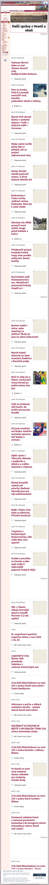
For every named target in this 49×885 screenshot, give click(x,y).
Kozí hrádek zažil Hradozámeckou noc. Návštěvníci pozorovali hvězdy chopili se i (21, 282)
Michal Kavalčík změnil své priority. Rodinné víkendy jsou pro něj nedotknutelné (21, 488)
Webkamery (4, 49)
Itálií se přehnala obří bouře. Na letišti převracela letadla (20, 408)
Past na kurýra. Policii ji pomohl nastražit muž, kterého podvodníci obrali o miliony (26, 95)
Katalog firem (4, 28)
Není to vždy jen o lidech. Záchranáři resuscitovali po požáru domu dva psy (21, 383)
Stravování (4, 34)
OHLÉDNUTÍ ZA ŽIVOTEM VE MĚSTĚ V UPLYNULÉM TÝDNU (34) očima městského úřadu (28, 728)
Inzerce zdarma (4, 30)
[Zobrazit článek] (40, 69)
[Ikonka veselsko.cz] (5, 53)
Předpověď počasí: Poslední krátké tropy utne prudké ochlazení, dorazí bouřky (21, 255)
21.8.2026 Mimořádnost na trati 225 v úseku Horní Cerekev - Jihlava (28, 798)
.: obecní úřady (4, 42)
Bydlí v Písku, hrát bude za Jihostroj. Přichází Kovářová (21, 512)
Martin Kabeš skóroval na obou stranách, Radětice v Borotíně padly (21, 357)
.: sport (3, 43)
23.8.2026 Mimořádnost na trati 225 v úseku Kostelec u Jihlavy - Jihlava (28, 750)
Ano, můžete (39, 874)
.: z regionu (4, 44)
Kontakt (3, 50)
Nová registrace (5, 19)
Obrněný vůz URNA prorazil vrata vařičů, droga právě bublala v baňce (21, 228)
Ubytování (3, 35)
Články (3, 40)
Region (3, 38)
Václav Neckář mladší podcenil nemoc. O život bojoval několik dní (21, 175)
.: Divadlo (4, 26)
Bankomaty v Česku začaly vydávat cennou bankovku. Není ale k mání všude (21, 201)
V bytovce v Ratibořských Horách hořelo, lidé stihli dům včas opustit (21, 537)
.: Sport (3, 27)
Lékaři (3, 32)
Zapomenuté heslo (5, 20)
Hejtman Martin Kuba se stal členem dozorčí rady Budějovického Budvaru (24, 68)
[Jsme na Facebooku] (5, 60)
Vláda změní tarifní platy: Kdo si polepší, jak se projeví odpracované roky (21, 150)
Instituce (3, 36)
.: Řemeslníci (4, 29)
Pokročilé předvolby (40, 878)
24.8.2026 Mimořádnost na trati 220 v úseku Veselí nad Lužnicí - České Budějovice (28, 685)
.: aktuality (4, 41)
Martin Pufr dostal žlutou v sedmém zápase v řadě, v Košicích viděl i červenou (21, 122)
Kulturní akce (4, 22)
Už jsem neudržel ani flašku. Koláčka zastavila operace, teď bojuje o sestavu (21, 434)
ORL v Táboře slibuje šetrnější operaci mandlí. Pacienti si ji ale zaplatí (20, 613)
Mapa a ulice (4, 46)
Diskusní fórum (4, 45)
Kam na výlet (4, 37)
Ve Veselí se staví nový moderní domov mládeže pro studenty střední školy (20, 774)
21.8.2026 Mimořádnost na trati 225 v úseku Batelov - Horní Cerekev (28, 869)
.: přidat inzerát (5, 31)
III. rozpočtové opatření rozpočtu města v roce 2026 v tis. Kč (26, 637)
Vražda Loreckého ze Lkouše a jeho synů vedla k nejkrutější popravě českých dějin (23, 564)
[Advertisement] (18, 8)
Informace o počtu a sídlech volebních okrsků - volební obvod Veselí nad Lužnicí (26, 707)
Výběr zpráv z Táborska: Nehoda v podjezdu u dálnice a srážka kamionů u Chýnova (21, 461)
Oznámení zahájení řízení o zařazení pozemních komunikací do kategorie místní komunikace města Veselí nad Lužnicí (28, 823)
